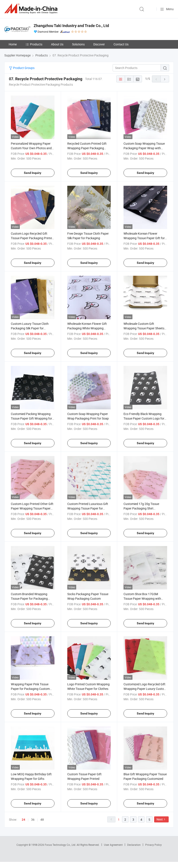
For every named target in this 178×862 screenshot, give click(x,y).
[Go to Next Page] (165, 79)
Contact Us (121, 44)
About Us (57, 44)
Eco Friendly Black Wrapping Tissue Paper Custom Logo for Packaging (144, 418)
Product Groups (23, 68)
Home (13, 44)
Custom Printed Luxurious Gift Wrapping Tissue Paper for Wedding (87, 508)
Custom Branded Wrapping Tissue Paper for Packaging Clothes (29, 598)
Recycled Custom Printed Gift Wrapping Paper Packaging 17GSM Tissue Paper (87, 148)
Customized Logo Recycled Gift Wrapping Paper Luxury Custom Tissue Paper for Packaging (145, 688)
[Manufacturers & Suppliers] (31, 8)
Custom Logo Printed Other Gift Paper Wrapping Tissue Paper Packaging (32, 508)
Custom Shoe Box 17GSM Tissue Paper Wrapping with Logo (142, 598)
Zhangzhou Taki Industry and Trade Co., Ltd (71, 25)
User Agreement (113, 844)
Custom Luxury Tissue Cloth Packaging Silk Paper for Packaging (30, 328)
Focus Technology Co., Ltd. (61, 844)
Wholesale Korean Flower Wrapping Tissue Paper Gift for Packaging (144, 238)
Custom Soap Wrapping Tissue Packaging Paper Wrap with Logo (144, 148)
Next (160, 819)
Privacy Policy (153, 844)
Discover (99, 44)
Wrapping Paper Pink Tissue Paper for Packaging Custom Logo (30, 688)
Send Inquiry (32, 173)
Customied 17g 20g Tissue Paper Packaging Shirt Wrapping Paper (141, 508)
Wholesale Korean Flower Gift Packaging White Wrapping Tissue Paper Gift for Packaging (88, 328)
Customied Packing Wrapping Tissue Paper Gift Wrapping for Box (31, 418)
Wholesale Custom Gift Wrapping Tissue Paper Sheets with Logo (144, 328)
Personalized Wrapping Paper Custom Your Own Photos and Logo (31, 148)
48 (42, 819)
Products (36, 44)
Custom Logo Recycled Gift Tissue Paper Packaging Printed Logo (32, 238)
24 (23, 819)
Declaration (134, 844)
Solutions (78, 44)
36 (33, 819)
